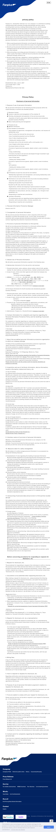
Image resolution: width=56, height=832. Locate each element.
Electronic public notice (18, 771)
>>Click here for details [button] (18, 829)
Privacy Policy (26, 816)
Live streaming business (42, 786)
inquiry (4, 809)
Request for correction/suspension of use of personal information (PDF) (28, 606)
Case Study (5, 794)
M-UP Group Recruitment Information (12, 801)
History (27, 771)
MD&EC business (21, 786)
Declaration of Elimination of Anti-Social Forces (42, 816)
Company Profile (7, 771)
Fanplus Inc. (9, 5)
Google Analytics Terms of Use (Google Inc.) (18, 431)
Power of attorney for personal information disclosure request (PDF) (27, 643)
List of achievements (15, 794)
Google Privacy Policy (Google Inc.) (15, 433)
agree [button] (48, 827)
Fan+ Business (30, 786)
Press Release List (7, 779)
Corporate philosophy (36, 771)
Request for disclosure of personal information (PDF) (22, 599)
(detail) (28, 275)
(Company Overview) (38, 285)
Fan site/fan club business (9, 786)
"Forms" (24, 357)
